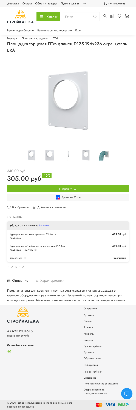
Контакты (88, 327)
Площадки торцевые (34, 38)
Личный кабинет (92, 346)
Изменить (44, 225)
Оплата (27, 3)
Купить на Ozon (71, 197)
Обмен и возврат (46, 3)
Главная (12, 38)
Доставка (13, 3)
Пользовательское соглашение (101, 383)
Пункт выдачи (70, 3)
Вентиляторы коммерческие (54, 30)
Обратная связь (92, 358)
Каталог (52, 16)
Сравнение (90, 377)
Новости (88, 340)
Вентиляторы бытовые (20, 30)
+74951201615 (116, 3)
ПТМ (55, 38)
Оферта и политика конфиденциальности (95, 391)
